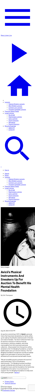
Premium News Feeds (12, 111)
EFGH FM (11, 130)
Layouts (7, 102)
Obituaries (12, 122)
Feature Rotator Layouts (17, 104)
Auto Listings (13, 119)
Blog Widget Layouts (15, 106)
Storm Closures (14, 120)
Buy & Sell (12, 115)
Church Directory (14, 124)
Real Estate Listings (15, 117)
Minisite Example (10, 126)
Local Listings (9, 113)
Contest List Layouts (15, 107)
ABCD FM (12, 128)
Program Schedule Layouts (17, 109)
